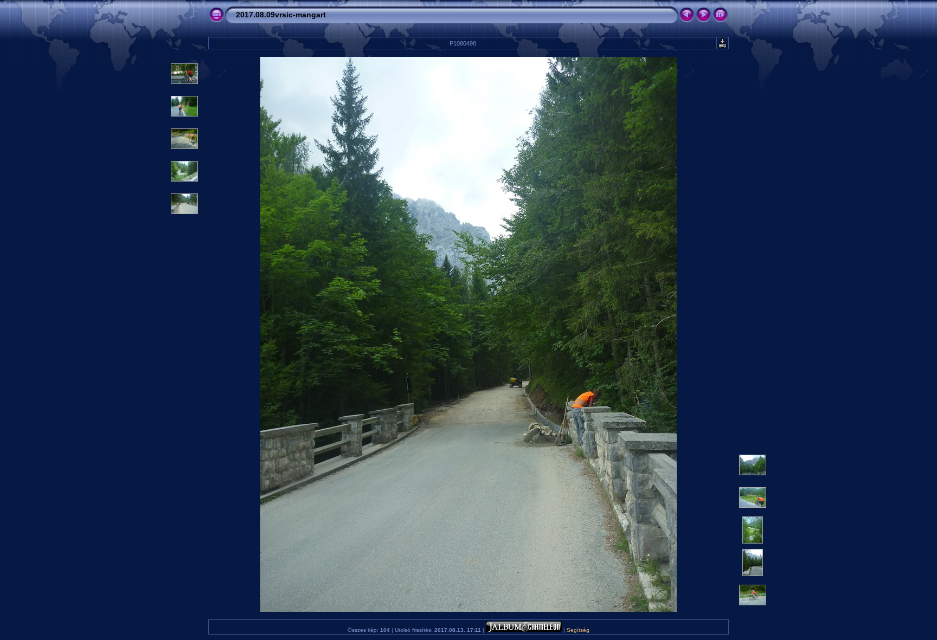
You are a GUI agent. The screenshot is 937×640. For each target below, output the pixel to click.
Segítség (578, 630)
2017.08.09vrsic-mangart (281, 14)
